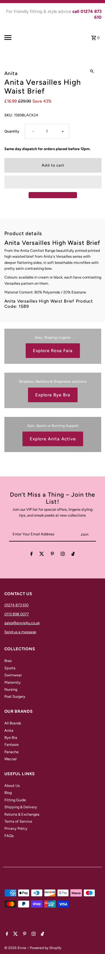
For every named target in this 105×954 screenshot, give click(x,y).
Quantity (11, 131)
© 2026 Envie (15, 948)
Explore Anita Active (53, 439)
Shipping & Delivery (20, 807)
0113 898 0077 (16, 614)
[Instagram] (63, 555)
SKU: (8, 115)
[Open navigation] (13, 37)
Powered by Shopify (45, 948)
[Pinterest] (52, 555)
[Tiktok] (73, 555)
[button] (53, 182)
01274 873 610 (16, 605)
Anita (8, 730)
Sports (9, 668)
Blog (8, 792)
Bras (8, 660)
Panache (11, 752)
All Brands (12, 723)
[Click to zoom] (92, 71)
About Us (12, 785)
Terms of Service (18, 821)
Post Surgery (14, 696)
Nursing (10, 689)
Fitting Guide (15, 800)
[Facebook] (31, 555)
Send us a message (20, 632)
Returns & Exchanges (21, 814)
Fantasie (11, 744)
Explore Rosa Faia (53, 350)
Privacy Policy (15, 828)
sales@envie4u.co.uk (22, 623)
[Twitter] (41, 555)
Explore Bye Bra (52, 395)
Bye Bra (10, 737)
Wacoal (10, 759)
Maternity (12, 682)
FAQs (9, 836)
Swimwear (13, 675)
